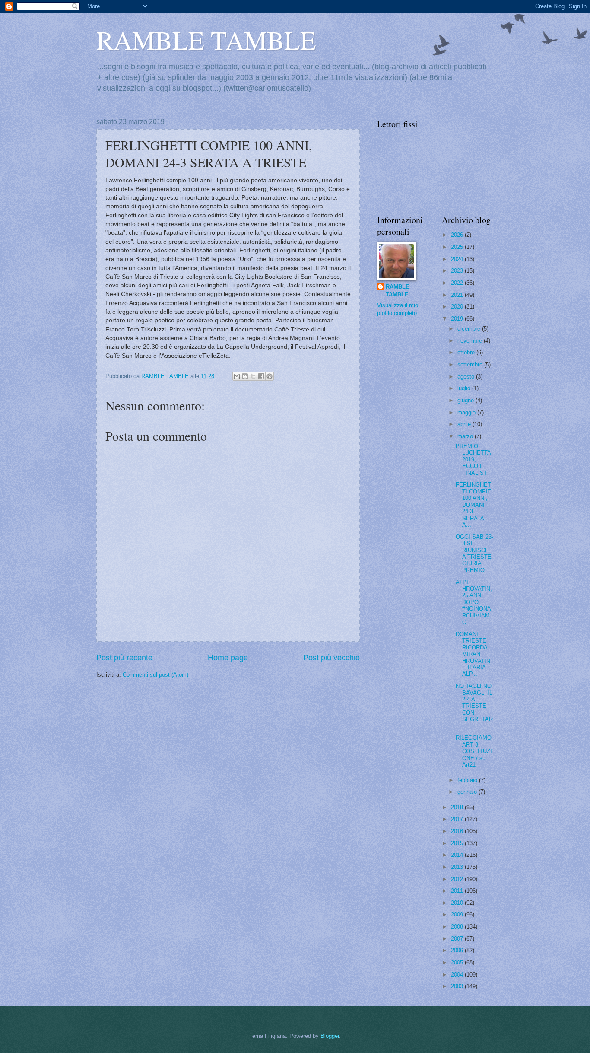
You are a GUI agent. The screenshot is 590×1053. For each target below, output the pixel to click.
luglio (464, 388)
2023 (458, 270)
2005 (458, 962)
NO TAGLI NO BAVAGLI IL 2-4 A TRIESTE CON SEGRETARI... (474, 706)
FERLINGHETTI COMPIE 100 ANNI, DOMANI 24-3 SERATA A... (474, 504)
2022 (458, 283)
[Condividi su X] (253, 376)
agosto (466, 376)
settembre (470, 364)
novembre (470, 340)
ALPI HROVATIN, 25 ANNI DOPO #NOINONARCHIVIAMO (474, 602)
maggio (467, 412)
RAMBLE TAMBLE (206, 39)
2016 (458, 831)
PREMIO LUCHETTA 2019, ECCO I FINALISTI (473, 459)
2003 (458, 986)
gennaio (468, 792)
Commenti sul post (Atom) (155, 674)
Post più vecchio (331, 657)
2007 (458, 938)
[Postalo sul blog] (245, 376)
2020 (458, 306)
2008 (458, 926)
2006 (458, 950)
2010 (458, 903)
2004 (458, 974)
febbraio (468, 780)
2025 (458, 247)
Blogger (329, 1036)
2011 (458, 891)
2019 (458, 318)
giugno (466, 400)
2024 (458, 259)
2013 (458, 867)
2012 (458, 879)
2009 (458, 914)
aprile (465, 424)
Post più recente (124, 657)
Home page (228, 657)
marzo (466, 436)
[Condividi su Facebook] (261, 376)
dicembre (469, 328)
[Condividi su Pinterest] (269, 376)
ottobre (466, 352)
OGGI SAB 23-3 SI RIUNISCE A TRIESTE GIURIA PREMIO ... (474, 553)
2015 (458, 843)
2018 (458, 807)
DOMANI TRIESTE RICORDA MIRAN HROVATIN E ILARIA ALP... (473, 654)
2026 (458, 235)
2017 (458, 819)
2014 (458, 855)
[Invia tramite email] (236, 376)
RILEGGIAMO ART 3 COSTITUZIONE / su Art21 (474, 751)
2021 (458, 295)
